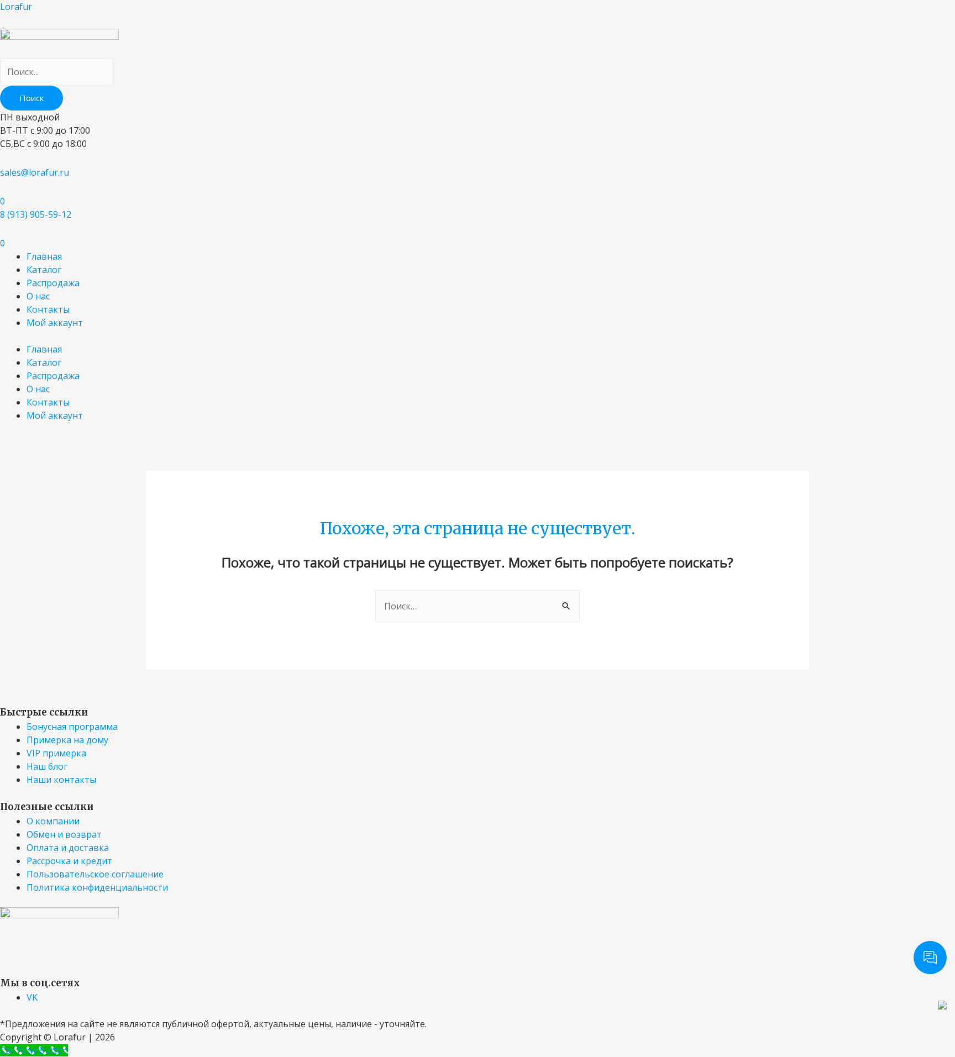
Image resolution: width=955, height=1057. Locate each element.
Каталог (44, 270)
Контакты (48, 309)
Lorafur (16, 7)
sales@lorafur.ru (34, 172)
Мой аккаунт (55, 323)
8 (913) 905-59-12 (35, 214)
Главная (44, 256)
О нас (38, 296)
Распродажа (53, 283)
